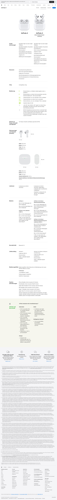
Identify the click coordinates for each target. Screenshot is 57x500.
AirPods (2, 479)
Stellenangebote (47, 482)
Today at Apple (25, 473)
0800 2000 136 (40, 494)
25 (43, 319)
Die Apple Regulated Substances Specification (9, 456)
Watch (2, 476)
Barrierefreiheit (47, 470)
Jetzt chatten (35, 361)
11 (30, 214)
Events (46, 488)
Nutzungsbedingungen (21, 498)
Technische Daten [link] (43, 7)
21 (28, 272)
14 (24, 221)
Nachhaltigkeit (47, 473)
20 (39, 239)
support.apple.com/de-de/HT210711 (7, 384)
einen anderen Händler (23, 494)
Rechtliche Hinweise (38, 498)
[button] (38, 2)
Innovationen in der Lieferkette (49, 476)
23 (26, 332)
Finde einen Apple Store (14, 494)
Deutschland (54, 497)
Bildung (46, 472)
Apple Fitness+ (14, 483)
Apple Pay (2, 488)
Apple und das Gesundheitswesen (37, 481)
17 (40, 226)
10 (25, 207)
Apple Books (14, 486)
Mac (2, 472)
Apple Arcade (14, 482)
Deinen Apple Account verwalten (15, 471)
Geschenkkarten (3, 484)
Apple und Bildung (36, 475)
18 (45, 233)
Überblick (37, 7)
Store (2, 470)
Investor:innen (47, 485)
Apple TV (13, 479)
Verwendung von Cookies (13, 498)
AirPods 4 (3, 7)
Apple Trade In (25, 480)
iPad (2, 473)
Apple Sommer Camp (26, 476)
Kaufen (54, 7)
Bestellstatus (25, 483)
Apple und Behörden (37, 485)
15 (42, 213)
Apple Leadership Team (48, 481)
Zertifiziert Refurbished (26, 479)
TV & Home (3, 480)
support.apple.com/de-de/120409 (35, 368)
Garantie (46, 484)
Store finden (25, 470)
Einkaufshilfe (25, 484)
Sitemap (43, 498)
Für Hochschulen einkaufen (38, 477)
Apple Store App (25, 477)
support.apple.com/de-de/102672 (7, 368)
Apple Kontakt (47, 491)
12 (30, 215)
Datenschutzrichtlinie (4, 498)
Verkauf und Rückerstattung (29, 498)
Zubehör (2, 483)
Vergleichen (49, 7)
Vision (2, 477)
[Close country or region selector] (55, 1)
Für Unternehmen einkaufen (38, 472)
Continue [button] (51, 1)
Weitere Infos (7, 361)
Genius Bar (24, 472)
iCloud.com (14, 474)
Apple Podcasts (14, 485)
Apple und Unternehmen (37, 470)
